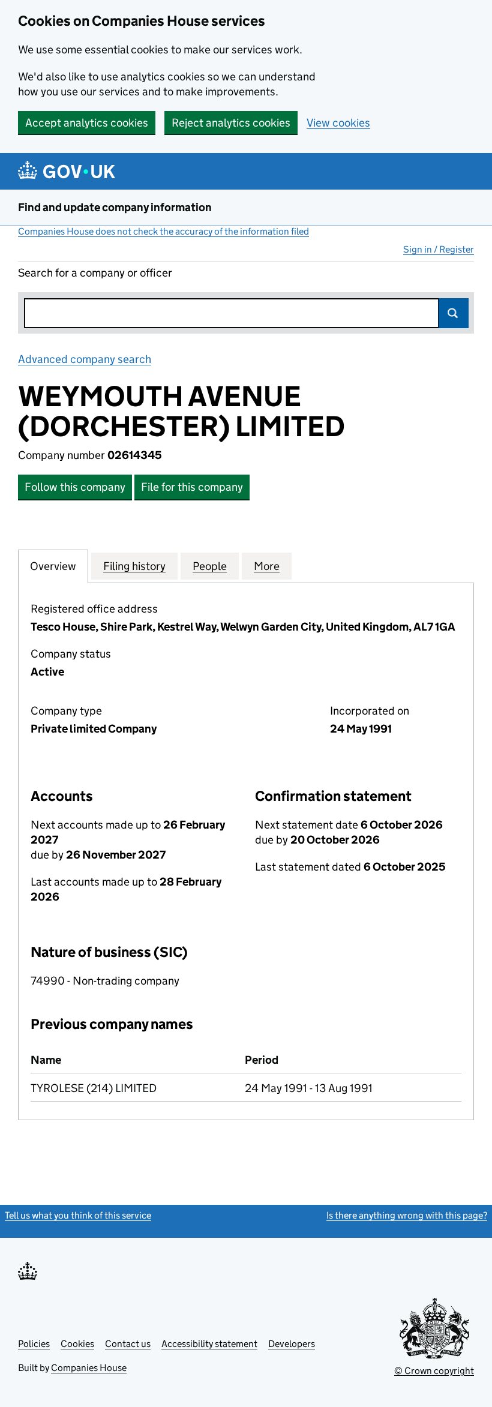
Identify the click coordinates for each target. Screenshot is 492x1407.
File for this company (192, 487)
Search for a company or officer (95, 273)
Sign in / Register (438, 249)
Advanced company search (84, 359)
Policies (34, 1343)
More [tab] (267, 566)
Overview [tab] (53, 566)
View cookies (338, 122)
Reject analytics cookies (231, 123)
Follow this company (75, 487)
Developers (291, 1343)
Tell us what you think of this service (78, 1215)
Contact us (128, 1343)
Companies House (89, 1367)
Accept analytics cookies (86, 123)
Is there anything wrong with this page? (406, 1215)
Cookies (77, 1343)
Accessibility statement (209, 1343)
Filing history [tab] (134, 566)
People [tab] (210, 566)
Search (454, 313)
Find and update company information (115, 207)
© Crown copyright (434, 1370)
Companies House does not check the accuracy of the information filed (163, 231)
